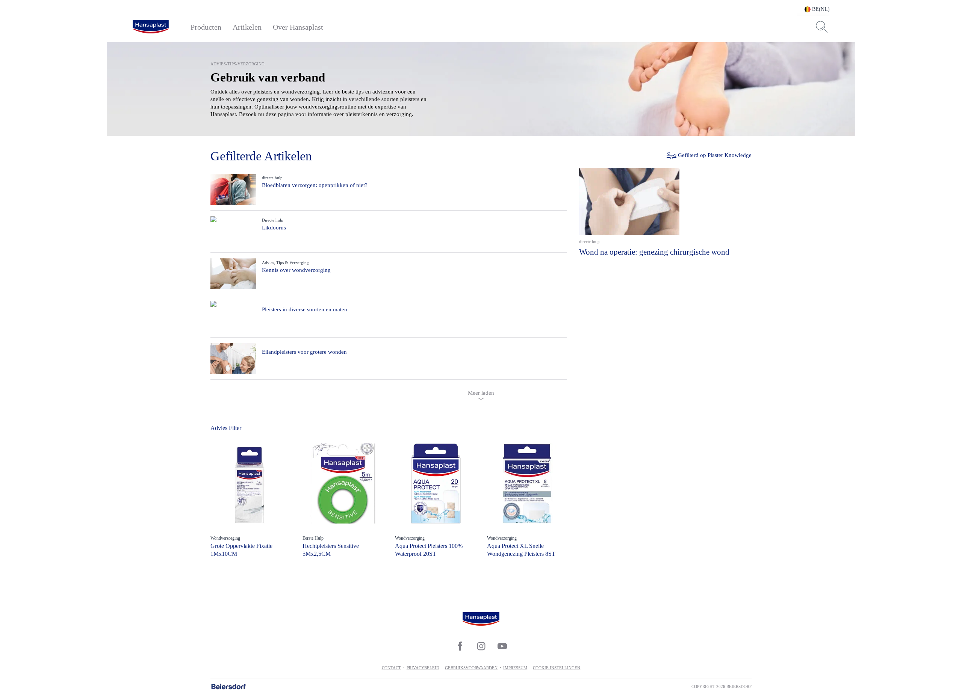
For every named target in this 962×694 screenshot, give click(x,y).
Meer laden (481, 393)
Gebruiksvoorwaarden (471, 667)
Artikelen (247, 27)
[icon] (460, 646)
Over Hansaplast (298, 27)
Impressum (515, 667)
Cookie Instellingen (556, 667)
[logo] (150, 27)
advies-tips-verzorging (237, 64)
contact (391, 667)
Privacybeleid (423, 667)
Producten (206, 27)
